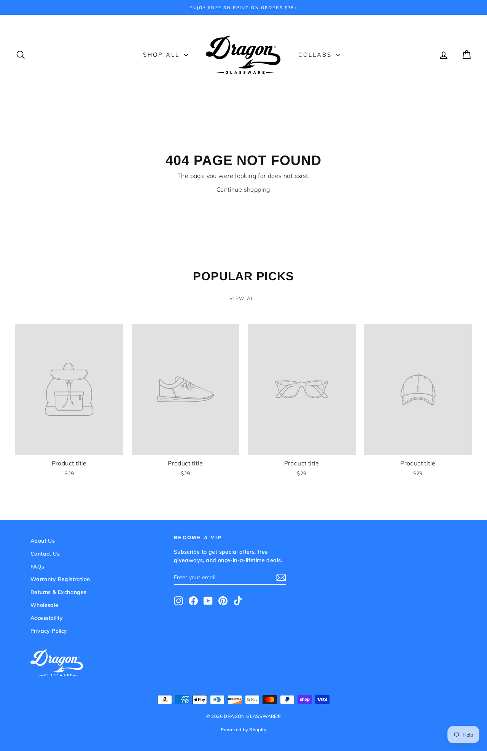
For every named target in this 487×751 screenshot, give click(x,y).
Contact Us (45, 553)
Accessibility (46, 617)
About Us (42, 540)
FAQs (37, 566)
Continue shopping (243, 189)
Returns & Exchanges (58, 592)
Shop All (162, 54)
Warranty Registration (60, 579)
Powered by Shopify (243, 729)
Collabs (316, 54)
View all (243, 298)
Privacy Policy (48, 630)
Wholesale (44, 605)
